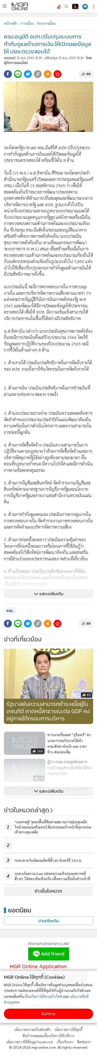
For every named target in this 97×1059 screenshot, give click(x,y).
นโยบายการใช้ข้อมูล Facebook (29, 1041)
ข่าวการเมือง (46, 23)
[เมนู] (4, 6)
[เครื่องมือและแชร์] (94, 6)
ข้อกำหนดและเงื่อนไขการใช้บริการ (48, 1035)
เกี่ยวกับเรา (65, 1041)
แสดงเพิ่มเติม (50, 594)
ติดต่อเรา (84, 1041)
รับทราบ (48, 1013)
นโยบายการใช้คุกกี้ (69, 1029)
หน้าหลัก (10, 23)
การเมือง (27, 23)
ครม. (9, 610)
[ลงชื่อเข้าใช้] (85, 6)
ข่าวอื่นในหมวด (48, 891)
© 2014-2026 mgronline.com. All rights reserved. (48, 1047)
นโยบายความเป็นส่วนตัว (32, 1029)
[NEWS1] (75, 6)
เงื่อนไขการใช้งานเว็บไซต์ (43, 996)
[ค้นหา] (66, 6)
